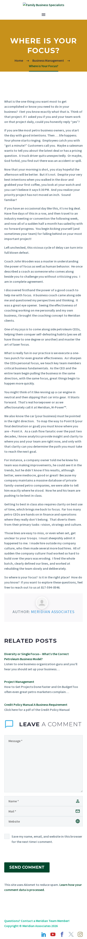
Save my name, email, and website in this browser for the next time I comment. (47, 839)
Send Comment (27, 867)
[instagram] (80, 934)
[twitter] (71, 934)
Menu (43, 15)
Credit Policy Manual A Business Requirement (35, 705)
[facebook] (62, 934)
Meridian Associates (52, 611)
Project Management (19, 682)
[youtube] (52, 934)
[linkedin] (43, 934)
